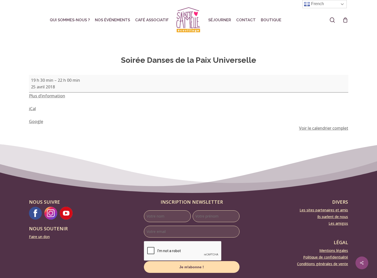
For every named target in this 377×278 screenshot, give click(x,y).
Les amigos (338, 223)
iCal (32, 108)
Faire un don (39, 236)
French (317, 4)
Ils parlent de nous (332, 216)
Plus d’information (47, 96)
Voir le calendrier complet (323, 128)
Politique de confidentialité (325, 257)
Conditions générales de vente (322, 263)
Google (36, 121)
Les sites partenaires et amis (324, 210)
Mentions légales (333, 250)
